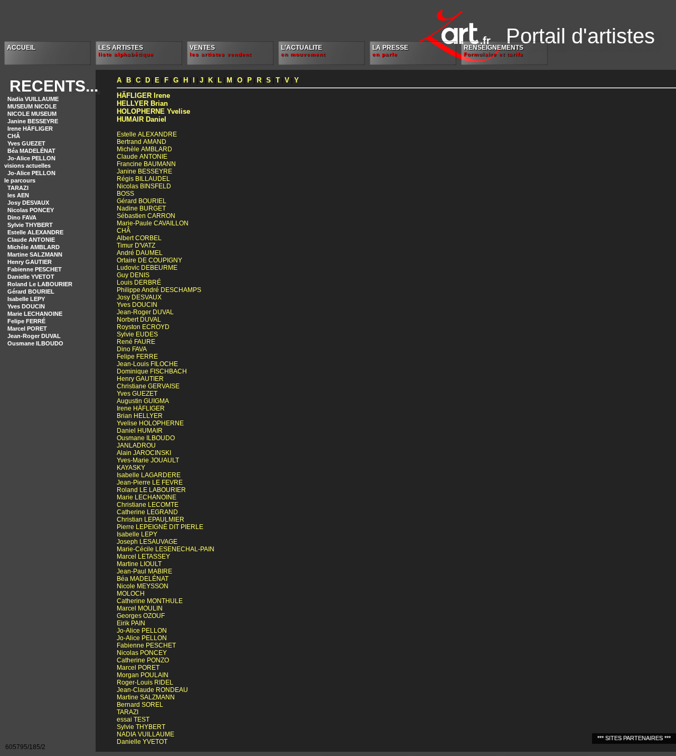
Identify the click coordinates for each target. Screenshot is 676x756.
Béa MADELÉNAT (31, 151)
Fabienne (146, 645)
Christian (150, 519)
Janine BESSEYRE (32, 121)
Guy (133, 275)
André (140, 253)
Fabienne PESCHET (34, 269)
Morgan (142, 675)
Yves (137, 304)
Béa (142, 578)
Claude (142, 156)
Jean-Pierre (150, 482)
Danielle (142, 741)
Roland (151, 490)
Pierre (160, 527)
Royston (143, 327)
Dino (132, 349)
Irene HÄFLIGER (30, 128)
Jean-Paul (144, 571)
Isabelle (149, 475)
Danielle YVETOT (30, 277)
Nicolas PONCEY (30, 210)
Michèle (144, 149)
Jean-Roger (145, 312)
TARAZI (18, 188)
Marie (146, 497)
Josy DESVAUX (28, 202)
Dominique (152, 371)
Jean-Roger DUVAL (34, 336)
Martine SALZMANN (34, 254)
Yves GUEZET (26, 143)
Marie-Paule (153, 223)
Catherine (147, 512)
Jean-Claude (152, 690)
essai (133, 719)
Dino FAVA (21, 217)
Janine (144, 171)
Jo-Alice (142, 630)
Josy (139, 297)
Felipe (137, 356)
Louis (139, 282)
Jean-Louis (147, 364)
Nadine (141, 208)
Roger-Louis (145, 682)
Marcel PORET (27, 328)
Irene (143, 95)
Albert (139, 238)
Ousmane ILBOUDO (35, 343)
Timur (136, 245)
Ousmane (146, 438)
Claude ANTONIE (31, 239)
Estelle (147, 134)
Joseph (147, 541)
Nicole (142, 586)
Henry (140, 378)
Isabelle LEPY (26, 299)
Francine (146, 164)
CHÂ (13, 136)
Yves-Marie (148, 460)
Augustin (143, 401)
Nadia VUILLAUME (33, 99)
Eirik (131, 623)
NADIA (145, 734)
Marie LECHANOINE (34, 314)
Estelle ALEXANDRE (35, 232)
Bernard (140, 704)
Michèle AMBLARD (33, 247)
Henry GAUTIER (29, 262)
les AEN (18, 195)
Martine (139, 564)
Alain (144, 453)
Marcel (143, 556)
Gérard (141, 201)
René (136, 341)
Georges (141, 616)
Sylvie (137, 334)
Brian (142, 103)
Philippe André (159, 290)
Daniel (141, 119)
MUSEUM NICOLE (32, 106)
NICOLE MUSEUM (32, 114)
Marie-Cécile (165, 549)
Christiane (148, 386)
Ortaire (149, 260)
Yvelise (153, 111)
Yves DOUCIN (26, 306)
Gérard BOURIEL (30, 291)
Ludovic (147, 267)
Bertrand (141, 141)
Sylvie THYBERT (30, 225)
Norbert (139, 319)
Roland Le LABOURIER (39, 284)
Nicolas (144, 186)
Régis (143, 179)
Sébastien (146, 216)
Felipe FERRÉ (26, 321)
